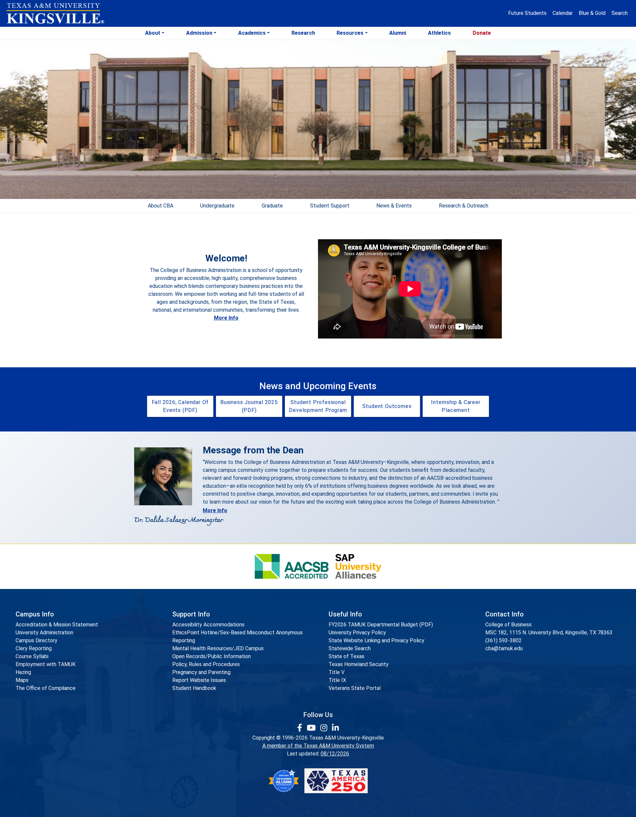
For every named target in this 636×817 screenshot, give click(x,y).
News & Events (394, 206)
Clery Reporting (34, 648)
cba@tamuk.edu (504, 648)
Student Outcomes (387, 406)
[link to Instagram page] (325, 728)
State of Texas (346, 656)
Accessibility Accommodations (208, 624)
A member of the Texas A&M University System (318, 746)
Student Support (329, 206)
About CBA (160, 206)
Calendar (563, 13)
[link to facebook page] (300, 728)
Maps (22, 680)
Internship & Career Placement (455, 406)
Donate (482, 33)
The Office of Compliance (46, 688)
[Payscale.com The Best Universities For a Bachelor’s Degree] (283, 781)
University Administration (44, 632)
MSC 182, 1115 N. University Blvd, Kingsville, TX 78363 (548, 632)
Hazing (23, 672)
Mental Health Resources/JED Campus (218, 648)
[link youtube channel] (312, 728)
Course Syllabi (32, 656)
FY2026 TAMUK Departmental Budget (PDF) (381, 624)
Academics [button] (252, 33)
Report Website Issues (199, 680)
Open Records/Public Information (211, 656)
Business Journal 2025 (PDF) (249, 406)
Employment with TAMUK (46, 664)
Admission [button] (199, 33)
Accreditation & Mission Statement (57, 624)
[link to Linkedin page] (335, 728)
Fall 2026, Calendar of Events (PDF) (180, 406)
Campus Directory (36, 640)
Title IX (337, 680)
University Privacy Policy (357, 632)
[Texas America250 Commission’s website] (336, 781)
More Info (226, 318)
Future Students (527, 13)
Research (303, 33)
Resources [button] (350, 33)
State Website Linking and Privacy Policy (376, 640)
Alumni (397, 33)
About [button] (152, 33)
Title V (336, 672)
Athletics (439, 33)
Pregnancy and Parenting (201, 672)
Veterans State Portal (355, 688)
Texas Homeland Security (359, 664)
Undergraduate (217, 206)
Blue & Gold (592, 13)
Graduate (272, 206)
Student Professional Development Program (318, 406)
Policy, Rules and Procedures (206, 664)
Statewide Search (350, 648)
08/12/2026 (335, 753)
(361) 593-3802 (503, 640)
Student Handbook (194, 688)
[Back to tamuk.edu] (55, 13)
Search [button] (619, 13)
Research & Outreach (463, 206)
